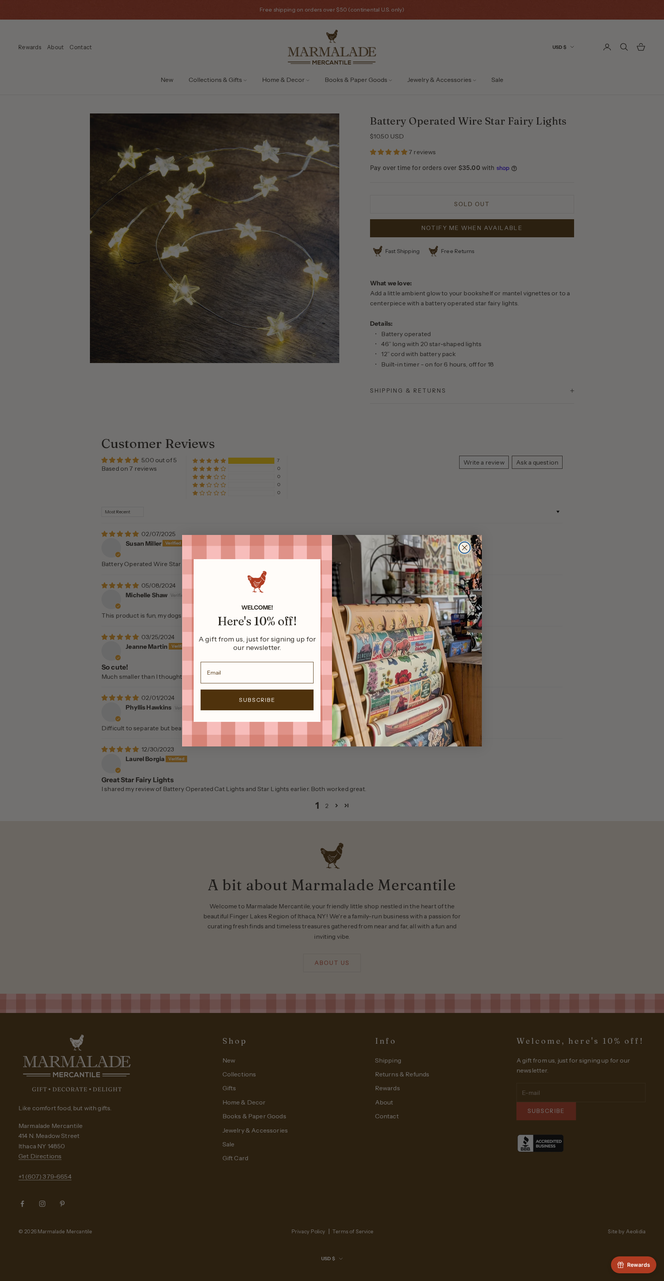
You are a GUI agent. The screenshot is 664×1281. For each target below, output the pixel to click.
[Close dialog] (464, 547)
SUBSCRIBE (257, 699)
